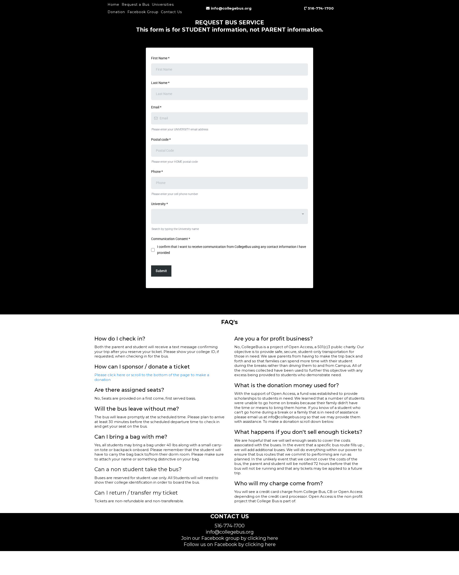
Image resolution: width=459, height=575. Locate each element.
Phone (157, 171)
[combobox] (229, 216)
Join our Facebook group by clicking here (229, 538)
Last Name (160, 83)
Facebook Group (142, 12)
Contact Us (171, 12)
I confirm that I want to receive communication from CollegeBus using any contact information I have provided (231, 250)
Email (156, 107)
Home (113, 4)
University (159, 204)
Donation (116, 12)
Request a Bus (135, 4)
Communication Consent (170, 239)
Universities (163, 4)
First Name (160, 58)
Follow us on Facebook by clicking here (230, 544)
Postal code (161, 139)
